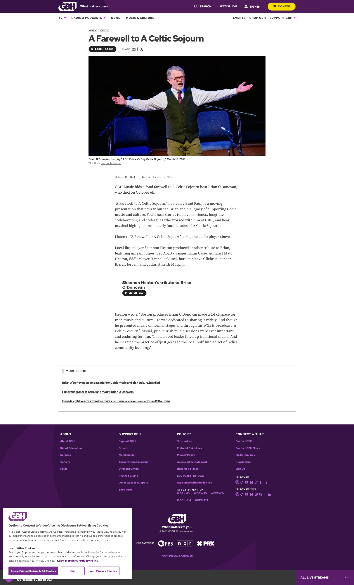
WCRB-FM (201, 500)
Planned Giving (128, 475)
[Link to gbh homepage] (67, 6)
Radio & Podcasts (86, 18)
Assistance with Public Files (194, 482)
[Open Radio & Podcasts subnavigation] (104, 18)
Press (63, 468)
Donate (284, 6)
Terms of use (185, 441)
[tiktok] (241, 482)
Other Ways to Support (133, 482)
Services (65, 455)
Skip (72, 571)
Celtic (104, 30)
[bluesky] (251, 482)
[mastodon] (256, 494)
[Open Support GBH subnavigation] (295, 18)
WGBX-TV (200, 493)
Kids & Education (71, 448)
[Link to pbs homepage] (165, 543)
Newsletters (243, 462)
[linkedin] (265, 482)
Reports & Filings (188, 468)
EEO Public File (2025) (191, 475)
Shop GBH (257, 18)
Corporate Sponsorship (133, 462)
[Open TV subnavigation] (65, 18)
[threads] (256, 482)
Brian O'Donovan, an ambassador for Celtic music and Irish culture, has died (111, 383)
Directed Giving (129, 468)
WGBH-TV (183, 493)
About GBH (67, 441)
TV (60, 18)
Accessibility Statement (192, 462)
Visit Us (240, 468)
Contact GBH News (247, 448)
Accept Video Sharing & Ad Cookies (33, 571)
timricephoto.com (111, 163)
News (115, 18)
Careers (65, 462)
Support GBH (281, 18)
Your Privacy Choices (177, 555)
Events (239, 18)
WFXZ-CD (217, 493)
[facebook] (260, 482)
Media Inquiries (245, 455)
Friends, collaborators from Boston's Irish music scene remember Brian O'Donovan (116, 401)
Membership (127, 455)
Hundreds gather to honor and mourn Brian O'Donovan (97, 392)
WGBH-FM (184, 500)
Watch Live (228, 6)
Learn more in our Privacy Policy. (78, 560)
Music (92, 30)
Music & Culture (140, 18)
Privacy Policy (186, 455)
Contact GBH (243, 441)
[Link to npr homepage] (185, 543)
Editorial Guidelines (189, 448)
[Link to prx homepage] (205, 543)
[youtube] (246, 482)
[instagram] (237, 482)
